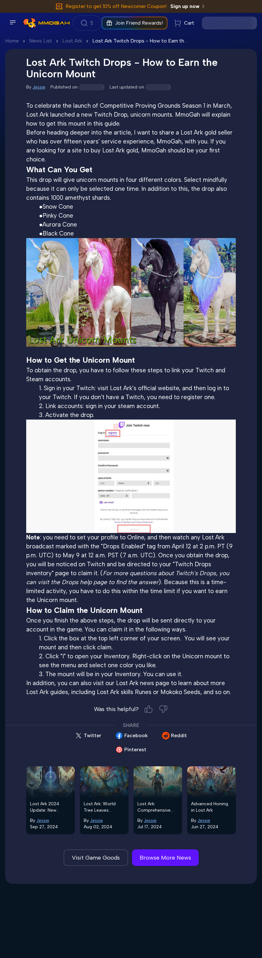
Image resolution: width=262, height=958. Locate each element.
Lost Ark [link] (72, 41)
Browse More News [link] (165, 857)
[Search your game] (87, 23)
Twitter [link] (92, 735)
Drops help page (84, 582)
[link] (29, 23)
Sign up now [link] (184, 6)
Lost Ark (37, 114)
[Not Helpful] (163, 709)
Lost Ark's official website (144, 388)
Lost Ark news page (142, 683)
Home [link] (12, 41)
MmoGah (187, 114)
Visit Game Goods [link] (96, 857)
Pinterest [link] (135, 749)
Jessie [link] (39, 87)
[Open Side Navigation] (12, 22)
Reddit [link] (179, 735)
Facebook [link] (136, 735)
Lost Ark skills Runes (124, 692)
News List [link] (40, 41)
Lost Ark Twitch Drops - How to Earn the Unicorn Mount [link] (157, 41)
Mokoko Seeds (180, 692)
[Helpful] (148, 709)
